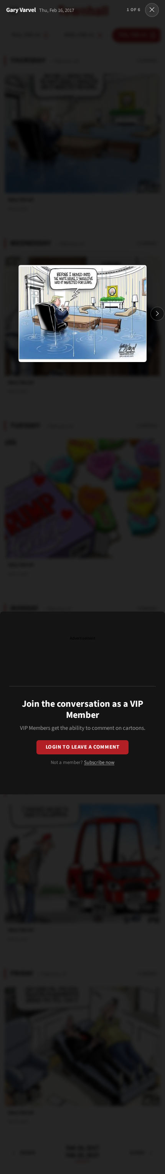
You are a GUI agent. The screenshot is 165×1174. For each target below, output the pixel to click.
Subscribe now (99, 762)
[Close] (152, 10)
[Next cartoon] (157, 314)
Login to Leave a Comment (82, 747)
